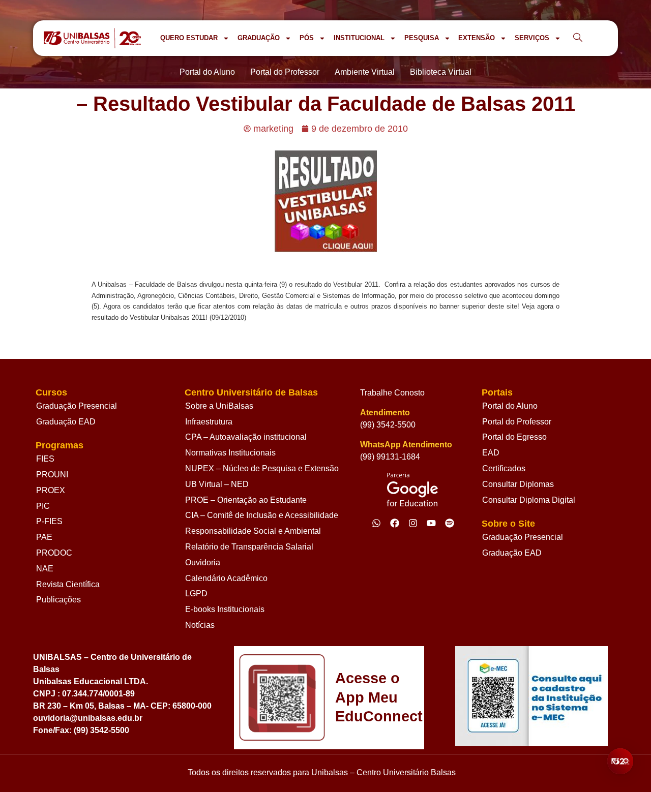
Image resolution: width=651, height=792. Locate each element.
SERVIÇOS (532, 38)
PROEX (50, 490)
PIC (43, 506)
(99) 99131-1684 (390, 456)
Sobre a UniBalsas (219, 406)
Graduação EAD (66, 421)
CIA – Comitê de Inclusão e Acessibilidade (261, 515)
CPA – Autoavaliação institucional (246, 437)
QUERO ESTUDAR (189, 38)
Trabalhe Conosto (392, 392)
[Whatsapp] (376, 523)
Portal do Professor (516, 421)
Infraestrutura (208, 421)
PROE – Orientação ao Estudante (246, 500)
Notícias (200, 625)
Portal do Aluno (510, 406)
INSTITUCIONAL (359, 38)
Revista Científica (68, 584)
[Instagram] (413, 523)
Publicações (58, 599)
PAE (44, 537)
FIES (45, 458)
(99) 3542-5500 (388, 424)
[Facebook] (395, 523)
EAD (490, 452)
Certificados (503, 468)
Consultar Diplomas (518, 484)
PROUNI (52, 474)
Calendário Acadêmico (226, 578)
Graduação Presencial (76, 406)
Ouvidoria (202, 562)
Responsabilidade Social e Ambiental (253, 531)
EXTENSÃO (476, 38)
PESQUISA (421, 38)
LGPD (196, 593)
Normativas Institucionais (230, 452)
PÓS (307, 38)
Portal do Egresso (514, 437)
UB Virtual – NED (217, 484)
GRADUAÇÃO (259, 38)
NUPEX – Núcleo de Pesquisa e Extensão (262, 468)
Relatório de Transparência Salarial (249, 546)
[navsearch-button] (578, 38)
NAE (44, 568)
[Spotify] (449, 523)
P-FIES (49, 521)
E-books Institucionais (224, 609)
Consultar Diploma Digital (528, 500)
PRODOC (54, 553)
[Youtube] (431, 523)
